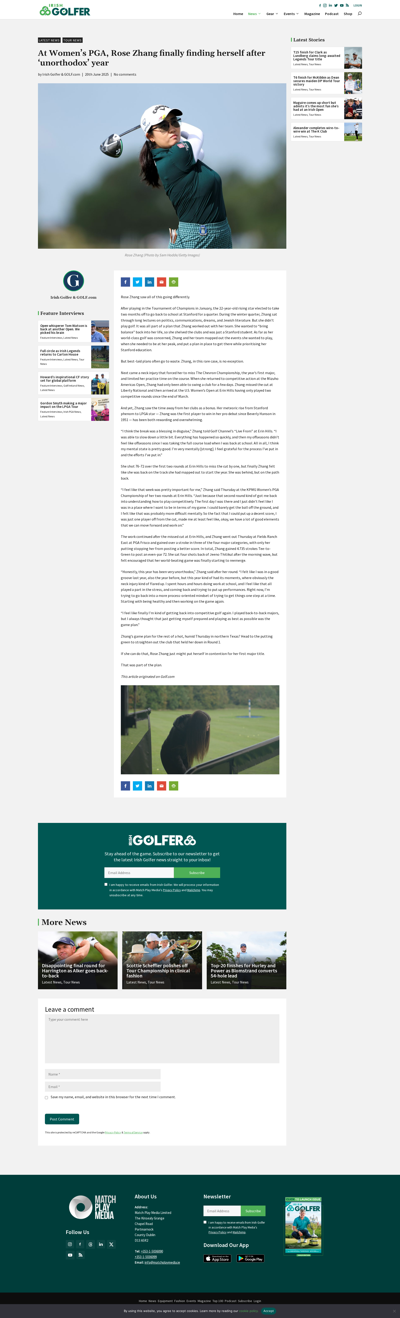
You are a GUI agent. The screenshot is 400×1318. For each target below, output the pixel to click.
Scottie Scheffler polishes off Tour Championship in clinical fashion (158, 970)
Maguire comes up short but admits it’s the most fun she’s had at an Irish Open (316, 106)
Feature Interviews (51, 337)
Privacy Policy (172, 890)
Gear (270, 13)
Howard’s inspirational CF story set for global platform (64, 379)
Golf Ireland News (73, 385)
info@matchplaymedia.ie (162, 1262)
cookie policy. (249, 1311)
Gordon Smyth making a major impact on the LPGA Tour (63, 405)
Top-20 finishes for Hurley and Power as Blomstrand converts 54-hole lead (244, 970)
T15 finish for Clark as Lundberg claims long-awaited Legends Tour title (316, 55)
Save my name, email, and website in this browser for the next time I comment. (113, 1097)
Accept (268, 1311)
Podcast (332, 13)
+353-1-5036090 (152, 1251)
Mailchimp (193, 890)
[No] (394, 1311)
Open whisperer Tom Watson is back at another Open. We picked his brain (63, 329)
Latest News (49, 40)
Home (238, 13)
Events (289, 13)
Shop (348, 13)
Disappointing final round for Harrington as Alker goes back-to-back (75, 970)
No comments (125, 74)
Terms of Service (133, 1132)
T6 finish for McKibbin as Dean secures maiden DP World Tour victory (316, 81)
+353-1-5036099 (146, 1257)
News (252, 13)
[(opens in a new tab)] (303, 1225)
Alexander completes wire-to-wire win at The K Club (316, 129)
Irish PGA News (72, 411)
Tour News (72, 40)
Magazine (312, 13)
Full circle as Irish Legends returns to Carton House (60, 353)
